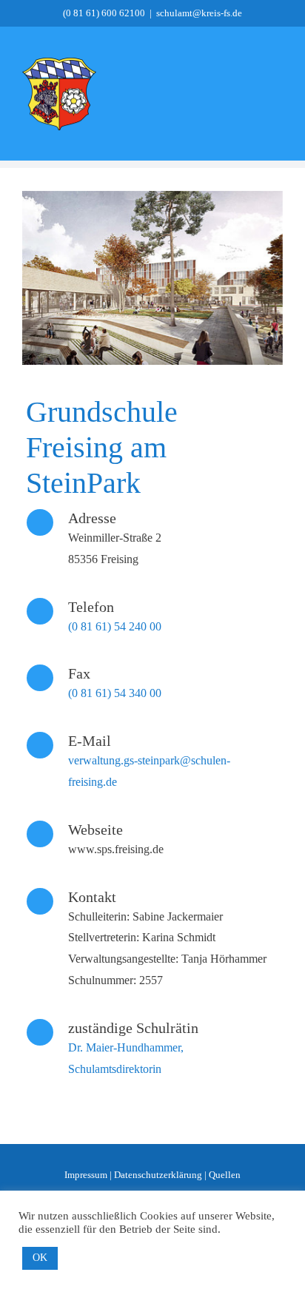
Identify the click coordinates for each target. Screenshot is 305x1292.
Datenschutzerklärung (158, 1174)
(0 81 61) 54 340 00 (114, 693)
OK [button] (40, 1257)
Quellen (225, 1174)
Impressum (85, 1174)
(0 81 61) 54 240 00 (114, 626)
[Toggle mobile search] (250, 95)
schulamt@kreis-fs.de (199, 12)
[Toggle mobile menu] (277, 95)
